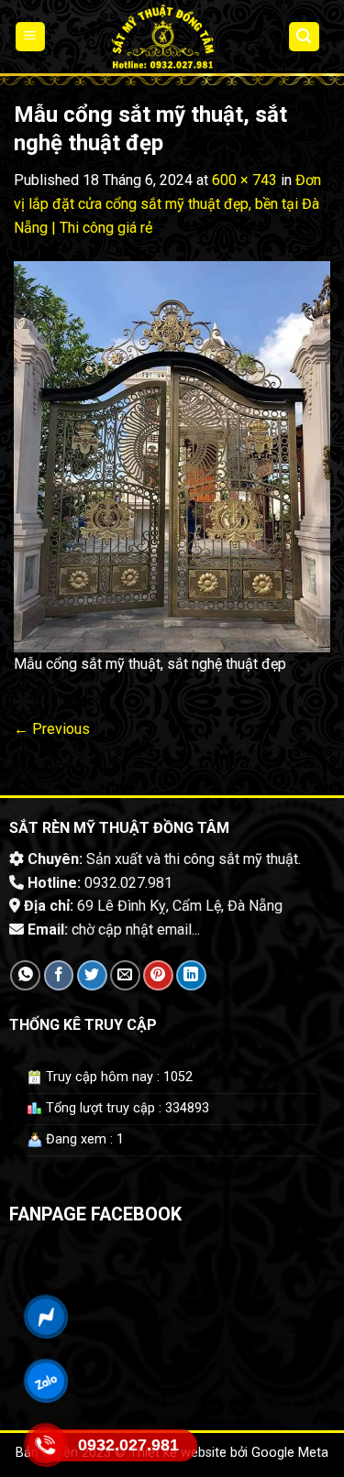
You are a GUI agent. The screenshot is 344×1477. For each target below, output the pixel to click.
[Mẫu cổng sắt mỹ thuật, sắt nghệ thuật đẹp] (172, 456)
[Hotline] (46, 1444)
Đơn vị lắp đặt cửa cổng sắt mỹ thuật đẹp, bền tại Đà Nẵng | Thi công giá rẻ (167, 203)
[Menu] (31, 37)
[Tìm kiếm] (304, 37)
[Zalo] (46, 1380)
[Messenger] (46, 1316)
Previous (52, 729)
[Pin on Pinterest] (158, 975)
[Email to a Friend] (125, 975)
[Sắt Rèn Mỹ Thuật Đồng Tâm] (162, 36)
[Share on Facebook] (59, 975)
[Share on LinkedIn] (191, 975)
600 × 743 (244, 180)
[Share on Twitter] (92, 975)
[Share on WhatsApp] (25, 975)
